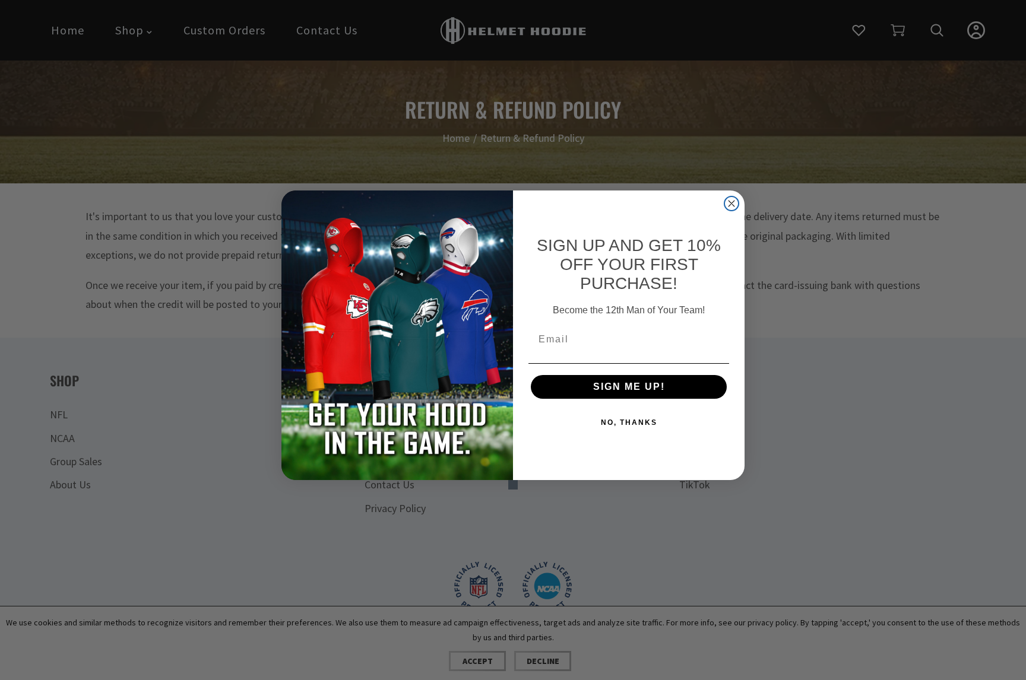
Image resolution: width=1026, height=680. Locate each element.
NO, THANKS (629, 422)
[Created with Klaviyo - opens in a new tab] (513, 485)
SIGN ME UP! (629, 387)
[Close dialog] (731, 203)
